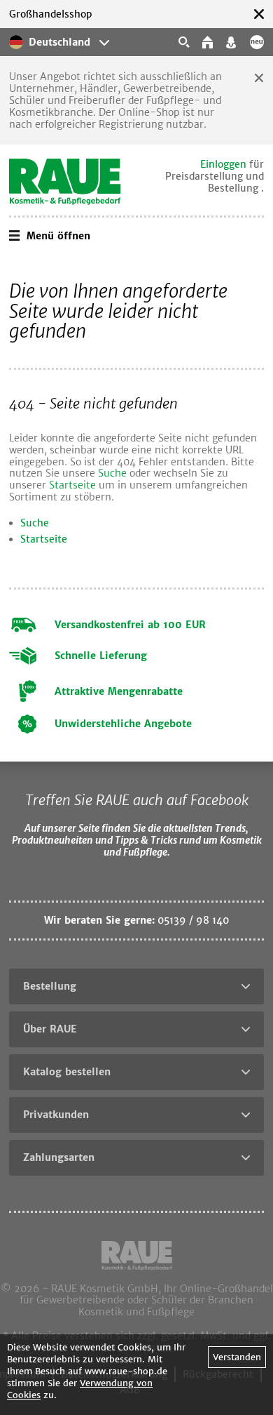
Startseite (72, 485)
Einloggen (223, 164)
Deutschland (59, 42)
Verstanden (237, 1357)
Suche (112, 473)
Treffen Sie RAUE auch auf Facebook (136, 800)
